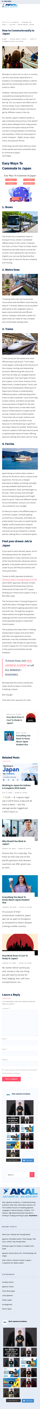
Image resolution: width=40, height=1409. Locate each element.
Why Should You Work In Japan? (14, 842)
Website (4, 1060)
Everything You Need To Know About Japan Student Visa (23, 739)
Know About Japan (26, 24)
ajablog (15, 22)
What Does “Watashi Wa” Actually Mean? (16, 1234)
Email (4, 1049)
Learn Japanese (7, 1295)
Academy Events (8, 1282)
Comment (6, 1008)
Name (4, 1039)
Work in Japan (21, 793)
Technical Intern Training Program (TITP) (19, 579)
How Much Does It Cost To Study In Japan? (15, 719)
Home (4, 39)
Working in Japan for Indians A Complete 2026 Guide (16, 786)
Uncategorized (7, 1304)
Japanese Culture (8, 1287)
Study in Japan (25, 907)
